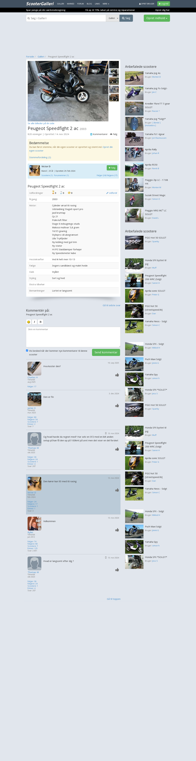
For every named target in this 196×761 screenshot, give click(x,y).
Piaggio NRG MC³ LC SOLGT (155, 212)
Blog (89, 3)
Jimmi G (155, 363)
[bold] (40, 321)
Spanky (155, 241)
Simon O (156, 199)
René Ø (155, 168)
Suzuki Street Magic (155, 195)
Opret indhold (156, 18)
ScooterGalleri (39, 3)
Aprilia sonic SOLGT (155, 290)
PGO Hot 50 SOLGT (155, 237)
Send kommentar (106, 352)
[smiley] (28, 321)
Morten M (156, 187)
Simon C (156, 325)
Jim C (154, 92)
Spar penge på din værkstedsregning (45, 10)
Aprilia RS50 (151, 164)
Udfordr (112, 192)
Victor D (46, 166)
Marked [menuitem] (70, 3)
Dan (154, 313)
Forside (30, 56)
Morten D (156, 76)
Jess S (155, 393)
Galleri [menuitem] (60, 3)
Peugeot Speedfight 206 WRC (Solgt (155, 277)
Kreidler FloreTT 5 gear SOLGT (157, 105)
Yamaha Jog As (152, 73)
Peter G (155, 294)
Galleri (41, 56)
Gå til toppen (114, 598)
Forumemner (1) (61, 175)
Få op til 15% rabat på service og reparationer (110, 10)
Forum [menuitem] (80, 3)
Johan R (155, 153)
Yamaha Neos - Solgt (156, 321)
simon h (156, 378)
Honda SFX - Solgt (154, 343)
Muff (154, 267)
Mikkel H (156, 347)
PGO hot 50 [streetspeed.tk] (153, 307)
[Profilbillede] (35, 368)
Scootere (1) (47, 175)
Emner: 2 (31, 424)
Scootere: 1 (33, 461)
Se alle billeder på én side (41, 123)
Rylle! (30, 532)
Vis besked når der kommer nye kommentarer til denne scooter (58, 352)
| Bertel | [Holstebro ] (153, 124)
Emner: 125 (33, 548)
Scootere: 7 (33, 422)
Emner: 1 (31, 508)
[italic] (34, 321)
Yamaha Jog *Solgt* (155, 118)
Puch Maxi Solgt (153, 359)
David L (155, 218)
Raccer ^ (156, 111)
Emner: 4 (31, 464)
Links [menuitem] (97, 3)
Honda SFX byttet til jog (155, 262)
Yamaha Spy (151, 374)
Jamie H (32, 408)
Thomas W (33, 448)
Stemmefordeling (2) (40, 157)
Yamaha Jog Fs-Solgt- (156, 88)
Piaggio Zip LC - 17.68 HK (156, 181)
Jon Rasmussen (159, 138)
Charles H (33, 377)
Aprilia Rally (151, 149)
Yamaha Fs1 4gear (155, 134)
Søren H (156, 283)
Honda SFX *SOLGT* (156, 389)
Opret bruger (147, 3)
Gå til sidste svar (112, 305)
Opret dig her (162, 10)
